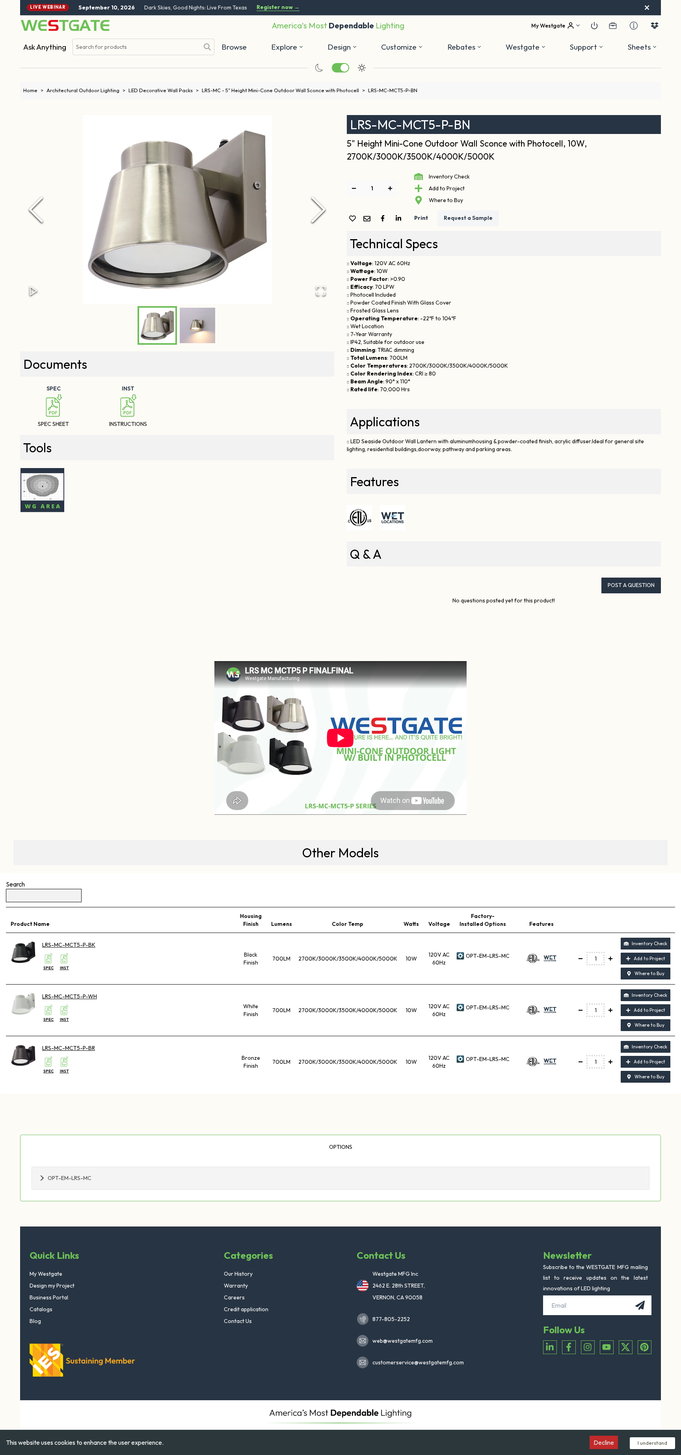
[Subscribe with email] (640, 1305)
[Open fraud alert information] (633, 25)
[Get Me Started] (594, 26)
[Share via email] (368, 219)
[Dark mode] (319, 67)
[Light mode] (361, 67)
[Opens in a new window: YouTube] (607, 1347)
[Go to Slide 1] (157, 325)
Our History (238, 1273)
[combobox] (136, 47)
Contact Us (238, 1321)
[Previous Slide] (36, 209)
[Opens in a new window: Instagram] (588, 1347)
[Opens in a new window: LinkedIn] (550, 1347)
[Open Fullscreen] (320, 290)
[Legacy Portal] (613, 25)
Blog (35, 1321)
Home (33, 90)
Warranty (236, 1285)
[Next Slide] (318, 209)
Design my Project (52, 1285)
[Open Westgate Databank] (654, 25)
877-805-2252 (391, 1319)
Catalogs (41, 1309)
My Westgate (46, 1273)
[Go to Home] (65, 25)
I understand (652, 1443)
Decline (604, 1442)
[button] (464, 47)
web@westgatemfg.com (402, 1340)
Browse (234, 47)
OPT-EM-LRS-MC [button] (69, 1178)
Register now (278, 7)
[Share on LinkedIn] (400, 218)
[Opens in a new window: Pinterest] (644, 1347)
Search (15, 884)
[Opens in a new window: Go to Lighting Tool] (42, 490)
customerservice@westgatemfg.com (415, 1362)
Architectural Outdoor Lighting (86, 90)
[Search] (207, 46)
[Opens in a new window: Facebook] (569, 1347)
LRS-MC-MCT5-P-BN (392, 90)
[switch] (340, 67)
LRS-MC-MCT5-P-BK (68, 944)
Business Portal (49, 1297)
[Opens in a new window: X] (626, 1347)
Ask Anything (44, 47)
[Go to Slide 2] (197, 325)
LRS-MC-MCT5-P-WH (69, 996)
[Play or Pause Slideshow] (33, 290)
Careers (234, 1297)
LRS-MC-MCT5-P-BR (68, 1048)
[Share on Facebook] (384, 218)
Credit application (246, 1309)
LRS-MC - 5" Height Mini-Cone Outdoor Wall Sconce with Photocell (283, 90)
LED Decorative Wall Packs (163, 90)
